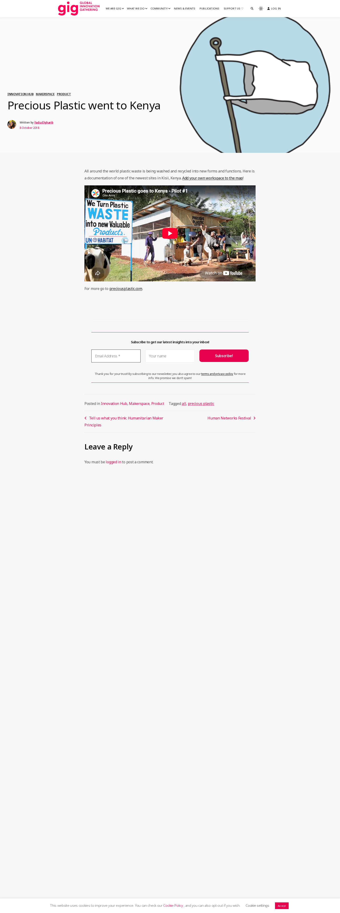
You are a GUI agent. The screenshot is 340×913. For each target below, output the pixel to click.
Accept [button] (282, 905)
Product (64, 94)
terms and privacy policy (217, 374)
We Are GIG (113, 8)
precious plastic (201, 403)
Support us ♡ (234, 8)
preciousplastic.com (125, 288)
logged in (113, 461)
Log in (276, 8)
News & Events (184, 8)
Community (159, 8)
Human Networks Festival (229, 418)
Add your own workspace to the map (212, 178)
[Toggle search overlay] (252, 8)
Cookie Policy (173, 905)
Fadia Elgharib (43, 122)
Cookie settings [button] (257, 905)
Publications (209, 8)
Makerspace (45, 94)
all (184, 403)
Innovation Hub (20, 94)
